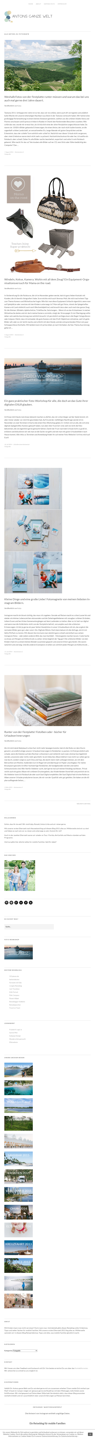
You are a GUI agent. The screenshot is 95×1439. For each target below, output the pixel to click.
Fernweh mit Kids (15, 983)
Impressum (62, 4)
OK (90, 1434)
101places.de (14, 976)
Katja (19, 106)
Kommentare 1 (19, 335)
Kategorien (8, 1351)
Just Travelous (14, 989)
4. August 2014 (8, 335)
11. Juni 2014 (8, 651)
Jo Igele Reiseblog (15, 986)
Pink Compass (14, 995)
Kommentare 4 (19, 152)
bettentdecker (14, 979)
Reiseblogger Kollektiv (17, 1002)
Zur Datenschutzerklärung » (68, 1436)
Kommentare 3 (18, 787)
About (38, 4)
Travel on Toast (14, 1008)
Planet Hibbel (14, 998)
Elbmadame (13, 1042)
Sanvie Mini (13, 1033)
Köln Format (13, 992)
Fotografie (7, 154)
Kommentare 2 (18, 651)
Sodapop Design (15, 1036)
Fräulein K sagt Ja (15, 1030)
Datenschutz (49, 4)
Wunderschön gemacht (17, 1039)
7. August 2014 (8, 152)
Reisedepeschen (15, 1005)
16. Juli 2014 (8, 444)
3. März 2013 (8, 787)
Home (30, 4)
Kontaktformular (81, 1368)
